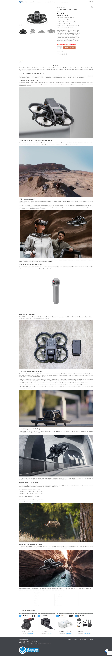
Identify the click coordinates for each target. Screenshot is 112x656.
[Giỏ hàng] (90, 2)
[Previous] (21, 17)
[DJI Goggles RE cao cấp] (28, 621)
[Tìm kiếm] (92, 2)
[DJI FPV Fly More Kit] (46, 621)
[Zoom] (21, 25)
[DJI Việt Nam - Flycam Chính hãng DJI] (23, 2)
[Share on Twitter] (60, 54)
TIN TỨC (44, 1)
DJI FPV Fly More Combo (84, 631)
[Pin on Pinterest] (64, 54)
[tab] (20, 62)
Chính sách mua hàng (72, 639)
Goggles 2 (69, 201)
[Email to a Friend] (62, 54)
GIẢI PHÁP (39, 1)
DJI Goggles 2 (57, 431)
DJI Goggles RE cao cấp (28, 631)
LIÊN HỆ (49, 1)
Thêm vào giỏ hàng (69, 47)
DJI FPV (64, 7)
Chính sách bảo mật (83, 639)
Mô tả (20, 62)
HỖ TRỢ (53, 1)
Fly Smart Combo (72, 44)
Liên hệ (91, 639)
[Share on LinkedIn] (66, 54)
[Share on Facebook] (58, 54)
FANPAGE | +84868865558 (63, 1)
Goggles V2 (50, 261)
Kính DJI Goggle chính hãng (65, 631)
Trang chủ (59, 7)
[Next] (53, 17)
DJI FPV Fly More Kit (46, 631)
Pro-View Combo (64, 44)
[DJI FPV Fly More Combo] (84, 621)
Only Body (59, 44)
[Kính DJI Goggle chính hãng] (65, 621)
